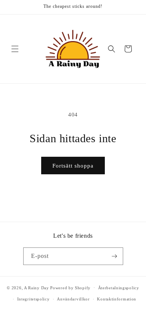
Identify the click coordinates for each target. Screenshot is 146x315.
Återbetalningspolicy (118, 288)
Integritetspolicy (33, 299)
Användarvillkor (73, 299)
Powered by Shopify (70, 287)
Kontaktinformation (116, 299)
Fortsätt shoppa (73, 166)
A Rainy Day (36, 287)
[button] (15, 49)
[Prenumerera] (114, 256)
